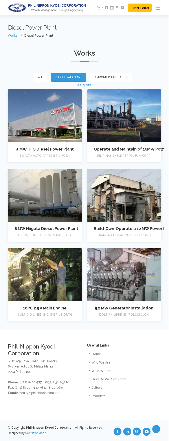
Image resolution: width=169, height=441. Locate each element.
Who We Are (101, 362)
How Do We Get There (109, 379)
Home (96, 354)
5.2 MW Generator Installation (124, 308)
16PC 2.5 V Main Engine (45, 308)
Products (98, 396)
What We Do (101, 370)
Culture (97, 387)
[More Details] (45, 116)
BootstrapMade (35, 433)
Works (13, 35)
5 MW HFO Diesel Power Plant (45, 149)
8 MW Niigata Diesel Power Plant (46, 228)
